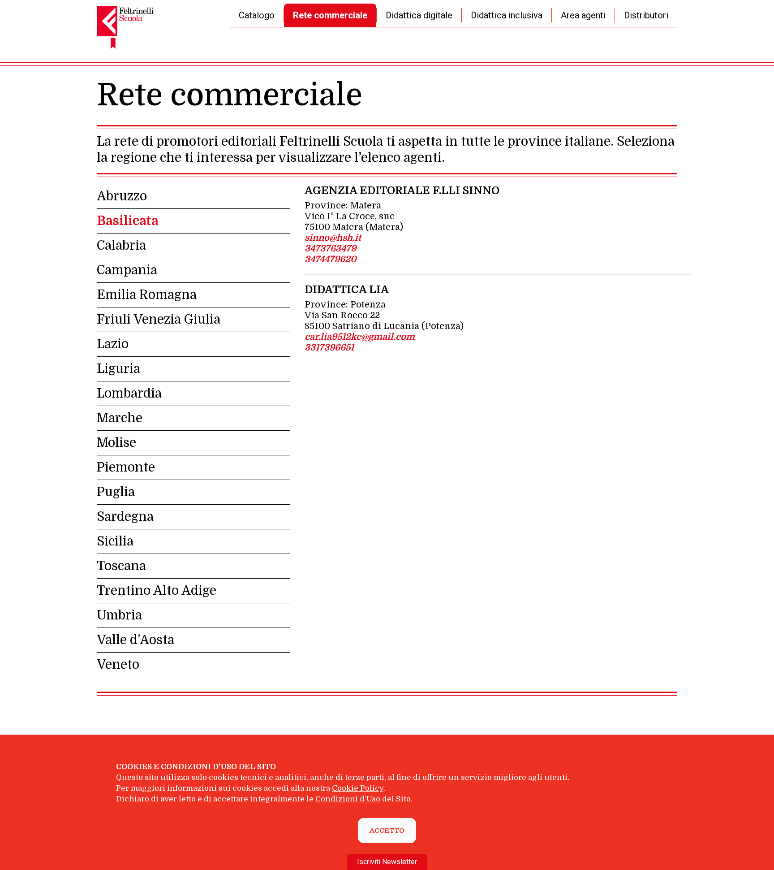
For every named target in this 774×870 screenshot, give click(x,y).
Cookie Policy (357, 788)
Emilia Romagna (147, 295)
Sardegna (125, 517)
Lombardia (129, 393)
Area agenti (583, 15)
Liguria (118, 369)
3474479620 (331, 259)
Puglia (116, 492)
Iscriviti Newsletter (387, 861)
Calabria (121, 245)
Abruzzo (122, 196)
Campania (127, 270)
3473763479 (330, 248)
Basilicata (127, 221)
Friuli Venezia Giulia (158, 319)
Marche (119, 418)
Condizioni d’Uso (347, 799)
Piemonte (126, 467)
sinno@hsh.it (333, 238)
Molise (116, 443)
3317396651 (329, 347)
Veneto (118, 665)
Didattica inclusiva (506, 15)
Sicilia (115, 541)
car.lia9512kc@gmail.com (360, 337)
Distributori (646, 15)
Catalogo (257, 15)
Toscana (121, 566)
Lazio (113, 344)
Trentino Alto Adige (156, 591)
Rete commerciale (330, 15)
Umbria (119, 615)
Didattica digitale (419, 15)
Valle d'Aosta (135, 640)
